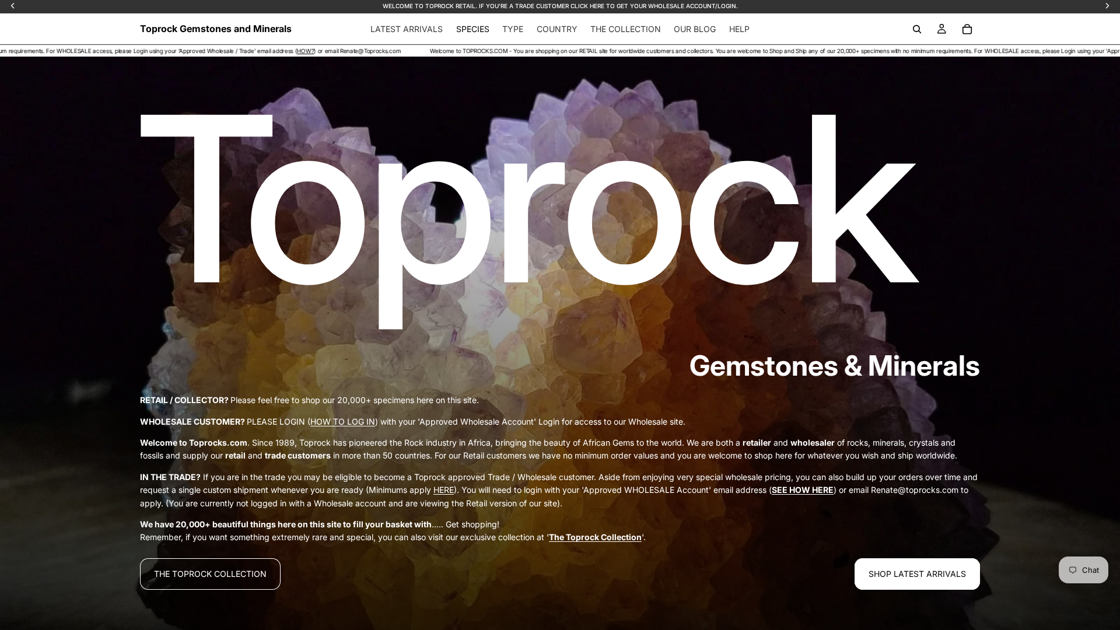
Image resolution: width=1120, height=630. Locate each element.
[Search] (917, 29)
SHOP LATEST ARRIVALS (917, 574)
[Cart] (967, 29)
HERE (443, 490)
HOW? (132, 50)
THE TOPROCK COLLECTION (210, 574)
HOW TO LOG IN (342, 421)
